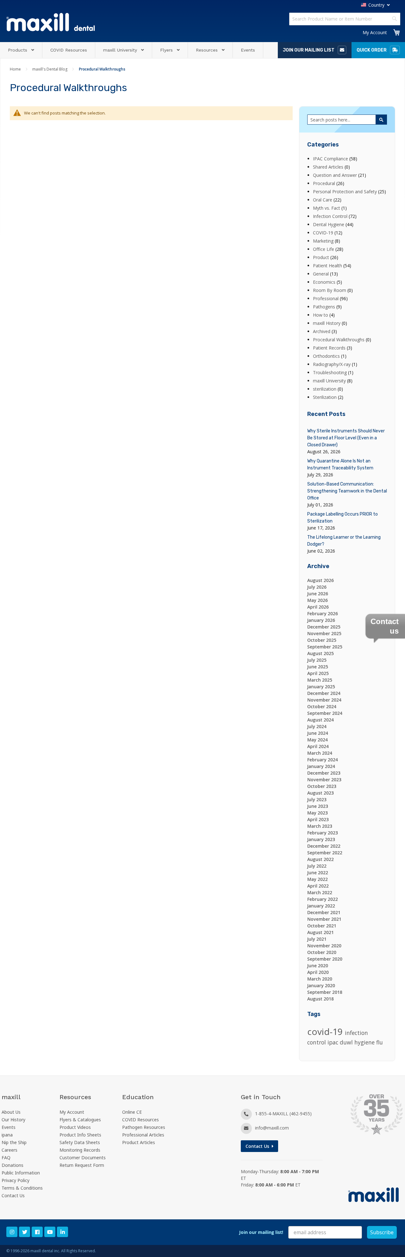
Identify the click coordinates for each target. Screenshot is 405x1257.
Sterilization (325, 397)
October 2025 (321, 640)
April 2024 (318, 746)
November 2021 (324, 919)
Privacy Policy (15, 1180)
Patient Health (328, 266)
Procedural (324, 183)
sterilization (325, 389)
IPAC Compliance (331, 159)
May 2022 (317, 879)
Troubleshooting (330, 372)
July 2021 (317, 939)
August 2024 (320, 720)
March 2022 (319, 892)
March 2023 (319, 826)
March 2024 (319, 753)
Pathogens (324, 307)
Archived (322, 331)
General (321, 274)
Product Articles (138, 1142)
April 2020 (318, 972)
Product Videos (75, 1127)
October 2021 (321, 926)
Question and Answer (335, 175)
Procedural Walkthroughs (339, 340)
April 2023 (318, 819)
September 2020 (324, 959)
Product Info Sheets (80, 1135)
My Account (375, 32)
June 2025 (317, 667)
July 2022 (317, 866)
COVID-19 (323, 233)
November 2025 (324, 633)
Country (376, 5)
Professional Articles (143, 1135)
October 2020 (321, 952)
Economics (325, 282)
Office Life (324, 249)
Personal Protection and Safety (345, 192)
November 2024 (324, 700)
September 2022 (324, 853)
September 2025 (324, 647)
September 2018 (324, 992)
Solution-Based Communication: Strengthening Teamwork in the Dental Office (347, 491)
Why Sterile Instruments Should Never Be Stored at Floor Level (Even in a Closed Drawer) (346, 438)
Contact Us (13, 1195)
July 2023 (317, 799)
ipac (333, 1042)
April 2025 (318, 673)
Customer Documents (82, 1158)
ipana (7, 1135)
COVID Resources (140, 1120)
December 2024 (323, 693)
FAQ (6, 1158)
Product (321, 257)
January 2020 (321, 985)
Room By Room (330, 290)
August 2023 (320, 793)
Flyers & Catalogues (80, 1120)
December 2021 (323, 912)
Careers (9, 1150)
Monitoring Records (79, 1150)
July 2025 (317, 660)
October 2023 (321, 786)
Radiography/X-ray (332, 364)
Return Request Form (81, 1165)
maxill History (327, 323)
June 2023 (317, 806)
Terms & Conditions (22, 1188)
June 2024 (317, 733)
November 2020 (324, 946)
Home (16, 69)
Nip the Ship (14, 1142)
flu (379, 1042)
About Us (11, 1112)
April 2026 (318, 607)
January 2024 (321, 766)
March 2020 (319, 979)
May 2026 (317, 600)
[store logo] (50, 22)
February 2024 (322, 760)
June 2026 (317, 594)
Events (9, 1127)
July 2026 (317, 587)
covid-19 (326, 1031)
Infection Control (331, 216)
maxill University (330, 381)
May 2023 (317, 813)
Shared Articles (329, 167)
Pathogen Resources (143, 1127)
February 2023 (322, 833)
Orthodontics (327, 356)
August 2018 (320, 999)
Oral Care (323, 200)
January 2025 (321, 687)
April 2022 (318, 886)
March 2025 (319, 680)
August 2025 (320, 653)
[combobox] (344, 19)
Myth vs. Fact (327, 208)
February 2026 (322, 613)
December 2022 (323, 846)
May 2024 (317, 740)
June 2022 (317, 873)
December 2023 (323, 773)
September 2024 (324, 713)
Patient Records (330, 348)
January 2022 (321, 906)
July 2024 (317, 726)
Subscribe (382, 1232)
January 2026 (321, 620)
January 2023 (321, 839)
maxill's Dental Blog (50, 69)
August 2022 (320, 859)
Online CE (132, 1112)
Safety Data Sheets (79, 1142)
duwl (347, 1042)
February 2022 (322, 899)
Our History (13, 1120)
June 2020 (317, 966)
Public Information (21, 1173)
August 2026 (320, 580)
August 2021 (320, 932)
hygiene (365, 1042)
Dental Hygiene (329, 224)
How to (321, 315)
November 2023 (324, 780)
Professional (326, 298)
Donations (12, 1165)
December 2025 (323, 627)
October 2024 (321, 706)
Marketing (324, 241)
